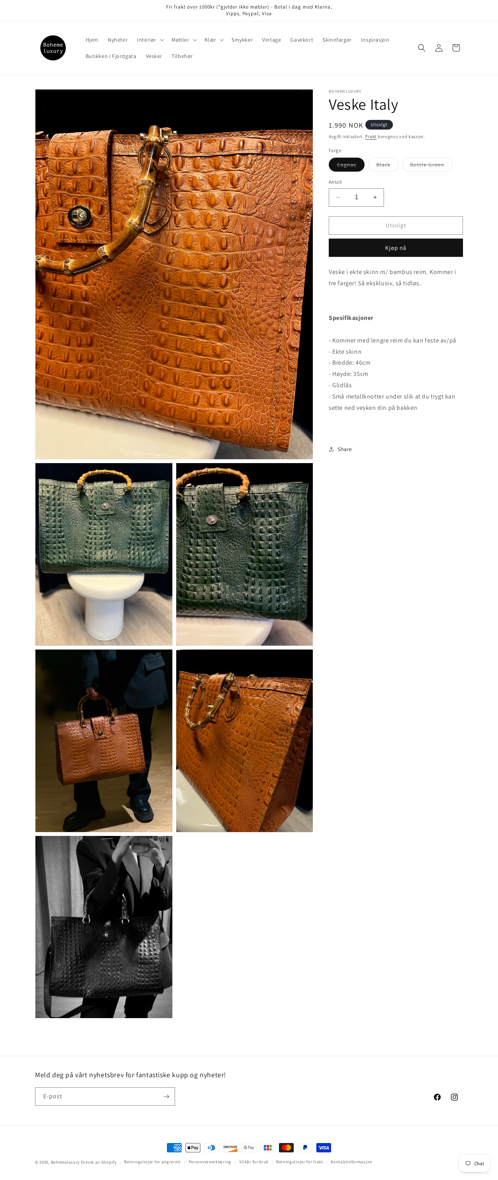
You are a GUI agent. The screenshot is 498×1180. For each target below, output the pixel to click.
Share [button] (345, 448)
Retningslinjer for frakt (299, 1162)
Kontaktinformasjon (351, 1162)
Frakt (371, 136)
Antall (335, 182)
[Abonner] (166, 1096)
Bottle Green (431, 166)
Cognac (351, 166)
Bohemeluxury (65, 1162)
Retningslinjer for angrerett (152, 1162)
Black (387, 166)
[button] (149, 40)
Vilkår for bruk (254, 1162)
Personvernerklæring (210, 1162)
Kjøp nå (396, 247)
